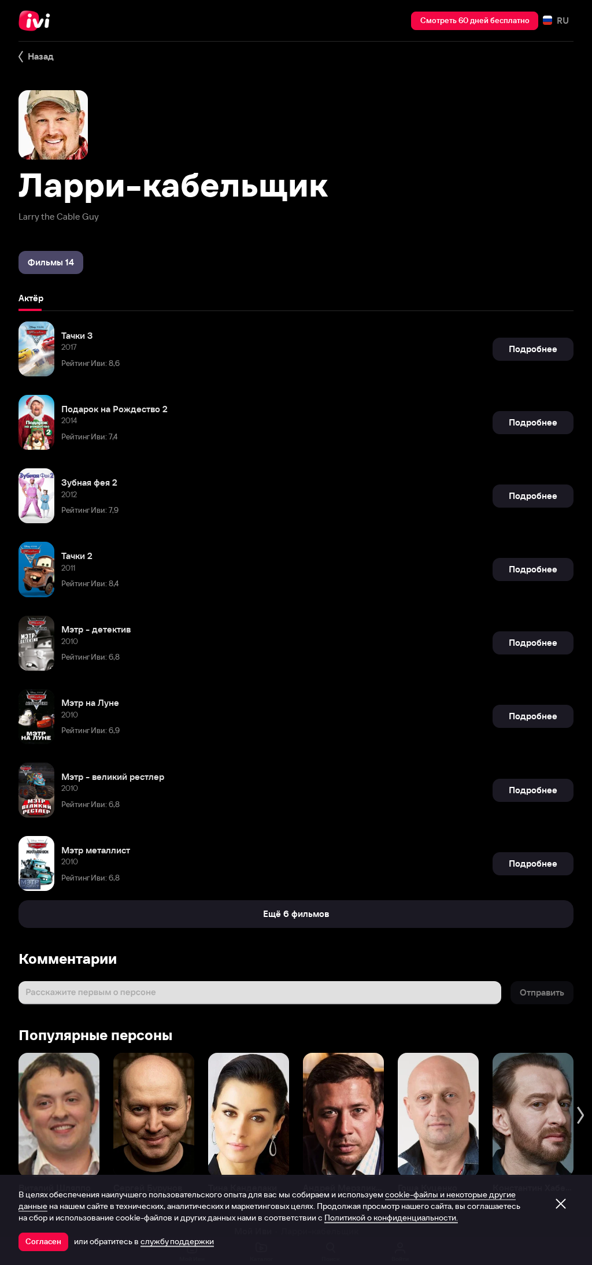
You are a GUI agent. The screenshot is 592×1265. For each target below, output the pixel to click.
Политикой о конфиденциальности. (391, 1217)
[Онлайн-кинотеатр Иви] (37, 21)
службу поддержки (177, 1241)
